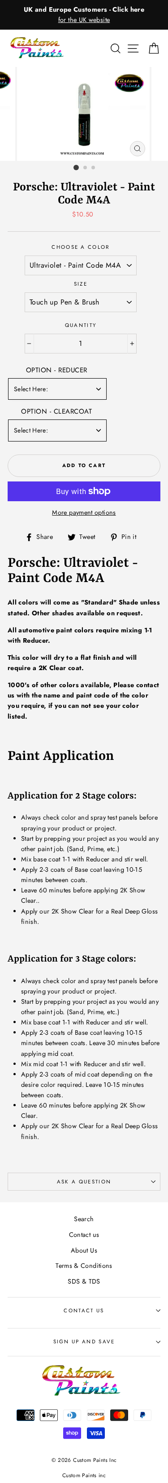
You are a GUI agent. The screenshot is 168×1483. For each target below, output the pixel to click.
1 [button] (76, 167)
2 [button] (85, 168)
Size (80, 283)
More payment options (84, 512)
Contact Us (84, 1310)
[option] (84, 14)
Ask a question (84, 1181)
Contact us (84, 1234)
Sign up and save (84, 1341)
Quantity (81, 325)
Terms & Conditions (84, 1265)
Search (84, 1218)
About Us (84, 1250)
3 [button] (93, 168)
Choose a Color (80, 247)
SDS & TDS (84, 1281)
